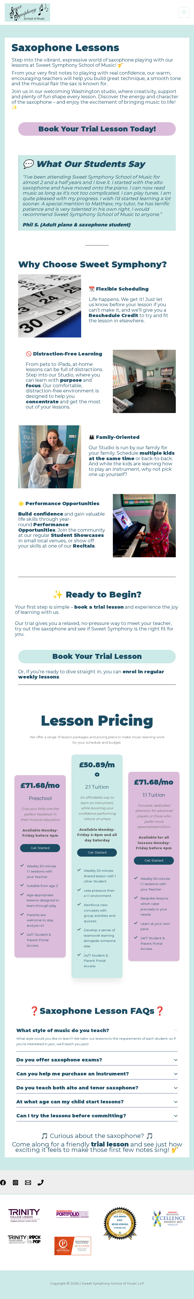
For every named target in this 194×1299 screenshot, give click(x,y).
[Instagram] (15, 1183)
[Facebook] (3, 1183)
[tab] (96, 1038)
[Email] (28, 1183)
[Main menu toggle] (184, 12)
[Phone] (41, 1183)
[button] (40, 848)
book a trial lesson (99, 607)
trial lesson (110, 1144)
